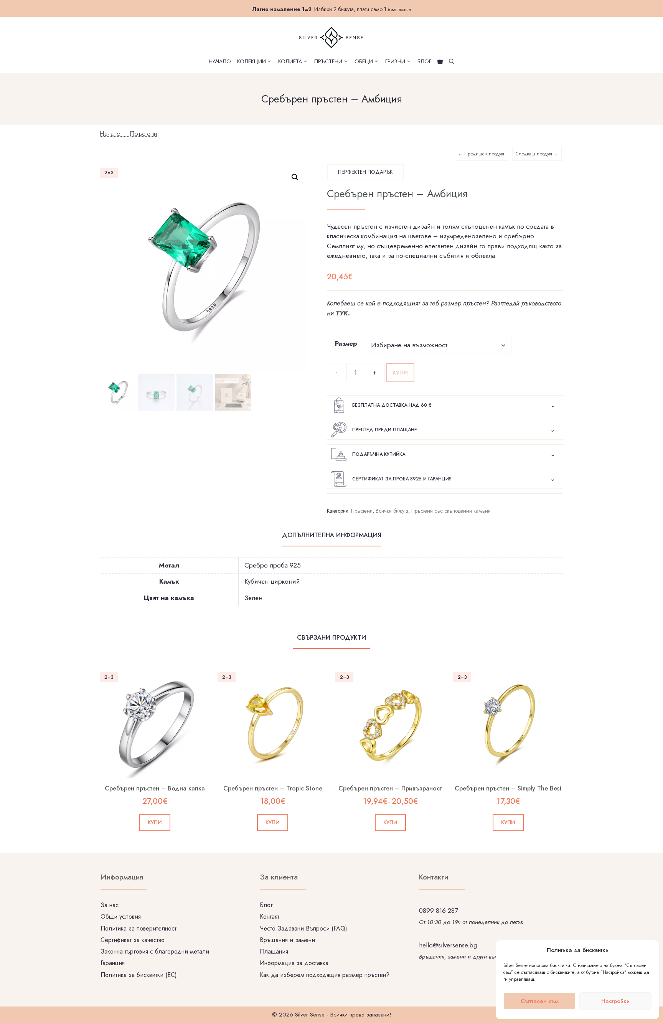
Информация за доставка (294, 963)
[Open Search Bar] (451, 61)
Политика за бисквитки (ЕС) (139, 974)
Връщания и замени (287, 940)
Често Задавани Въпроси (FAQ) (303, 928)
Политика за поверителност (138, 928)
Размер (346, 343)
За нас (110, 905)
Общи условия (121, 916)
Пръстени (143, 133)
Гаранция (113, 963)
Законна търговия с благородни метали (155, 951)
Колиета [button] (290, 61)
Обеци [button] (364, 61)
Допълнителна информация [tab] (331, 535)
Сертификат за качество (133, 940)
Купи (400, 372)
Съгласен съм (540, 1001)
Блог (424, 61)
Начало (220, 61)
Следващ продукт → (537, 153)
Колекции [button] (251, 61)
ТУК (342, 313)
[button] (295, 177)
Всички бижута (392, 511)
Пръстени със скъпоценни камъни (451, 511)
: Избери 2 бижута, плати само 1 (331, 9)
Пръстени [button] (328, 61)
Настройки (615, 1001)
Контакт (269, 916)
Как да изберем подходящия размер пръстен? (324, 974)
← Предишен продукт (482, 153)
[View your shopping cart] (440, 61)
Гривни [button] (395, 61)
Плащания (274, 951)
